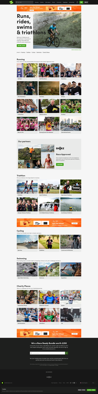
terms (57, 365)
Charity (53, 2)
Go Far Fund (71, 2)
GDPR (67, 382)
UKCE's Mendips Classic (76, 49)
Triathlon (42, 2)
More (93, 382)
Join (81, 2)
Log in (86, 2)
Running (36, 2)
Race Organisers (54, 382)
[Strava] (73, 382)
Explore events (21, 45)
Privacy (60, 382)
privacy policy (51, 365)
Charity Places (46, 52)
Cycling (33, 52)
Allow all (91, 390)
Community (59, 2)
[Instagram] (71, 382)
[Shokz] (49, 377)
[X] (76, 382)
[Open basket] (77, 2)
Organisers (65, 2)
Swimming (39, 52)
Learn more (60, 164)
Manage (81, 390)
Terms (64, 382)
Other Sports (47, 2)
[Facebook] (74, 382)
